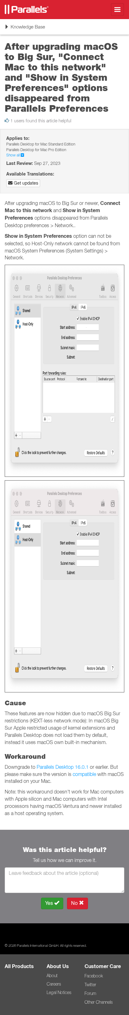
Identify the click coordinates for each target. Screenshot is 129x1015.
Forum (90, 993)
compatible (84, 774)
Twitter (90, 984)
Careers (54, 984)
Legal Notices (59, 992)
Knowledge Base (24, 28)
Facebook (94, 975)
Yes (49, 903)
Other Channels (99, 1002)
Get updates (25, 183)
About (52, 975)
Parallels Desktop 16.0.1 (63, 767)
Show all (13, 155)
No (75, 903)
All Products (19, 966)
